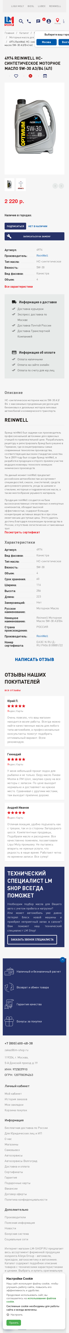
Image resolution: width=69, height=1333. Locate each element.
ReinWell (55, 6)
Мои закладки (14, 1104)
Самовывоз (12, 1150)
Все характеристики (19, 286)
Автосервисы (14, 1155)
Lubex (41, 6)
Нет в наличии (37, 226)
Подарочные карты (18, 1183)
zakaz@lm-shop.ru (16, 1050)
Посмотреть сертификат (22, 532)
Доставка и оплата (17, 1166)
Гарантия (11, 1177)
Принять (13, 1322)
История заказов (16, 1099)
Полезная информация (20, 1222)
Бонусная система (17, 1234)
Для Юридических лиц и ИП (23, 1133)
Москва (46, 42)
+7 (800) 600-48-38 (29, 21)
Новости (10, 1228)
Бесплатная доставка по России (26, 1128)
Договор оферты (16, 1194)
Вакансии (11, 1188)
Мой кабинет (13, 1093)
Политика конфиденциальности (26, 1199)
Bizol (31, 6)
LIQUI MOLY (17, 6)
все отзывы (13, 690)
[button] (55, 186)
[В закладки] (16, 76)
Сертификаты (14, 1172)
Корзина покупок (16, 1110)
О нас (8, 1139)
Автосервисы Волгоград (21, 1161)
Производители (15, 1217)
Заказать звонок (38, 21)
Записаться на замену (36, 236)
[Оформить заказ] (43, 21)
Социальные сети (16, 1239)
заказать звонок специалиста (32, 939)
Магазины (11, 1144)
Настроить (16, 1314)
